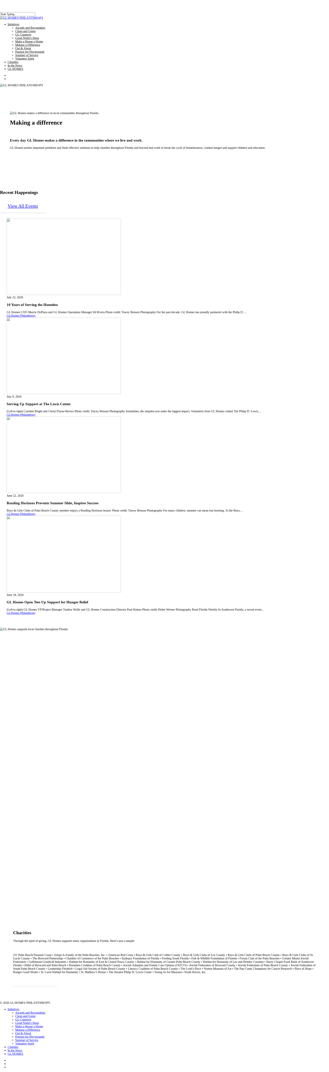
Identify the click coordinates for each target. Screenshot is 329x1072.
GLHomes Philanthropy (21, 315)
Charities (13, 1047)
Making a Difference (27, 1029)
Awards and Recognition (30, 1012)
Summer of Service (26, 1040)
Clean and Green (25, 1016)
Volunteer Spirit (24, 1043)
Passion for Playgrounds (29, 1036)
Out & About (23, 1033)
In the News (15, 1050)
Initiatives (13, 1009)
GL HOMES (15, 1053)
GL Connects (23, 1019)
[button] (23, 206)
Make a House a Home (29, 1026)
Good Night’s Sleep (27, 1023)
